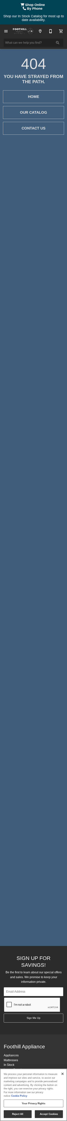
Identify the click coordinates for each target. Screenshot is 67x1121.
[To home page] (23, 31)
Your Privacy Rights (33, 1103)
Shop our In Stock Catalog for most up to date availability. (33, 18)
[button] (5, 31)
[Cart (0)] (61, 31)
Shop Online (35, 5)
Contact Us (33, 128)
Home (33, 97)
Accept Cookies (49, 1114)
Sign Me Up (33, 1017)
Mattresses (11, 1060)
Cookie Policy (19, 1095)
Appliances (11, 1055)
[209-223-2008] (50, 31)
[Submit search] (58, 42)
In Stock (9, 1064)
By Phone (35, 8)
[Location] (40, 31)
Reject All (17, 1114)
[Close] (62, 1074)
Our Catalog (33, 112)
